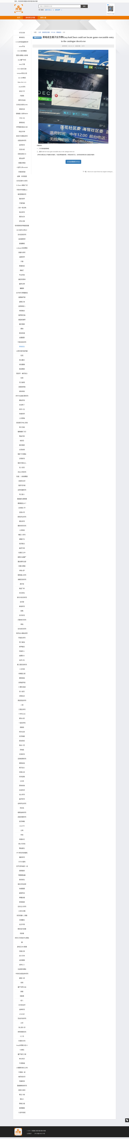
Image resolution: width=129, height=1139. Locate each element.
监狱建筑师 (21, 239)
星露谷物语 (21, 163)
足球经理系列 (22, 758)
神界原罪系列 (22, 1032)
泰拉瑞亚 (22, 445)
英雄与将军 (21, 252)
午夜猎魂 (22, 1063)
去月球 (22, 602)
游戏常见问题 (30, 18)
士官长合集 (21, 911)
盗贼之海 (22, 302)
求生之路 (22, 221)
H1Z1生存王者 (21, 69)
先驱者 (22, 933)
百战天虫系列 (22, 1018)
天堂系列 (22, 754)
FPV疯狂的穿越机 (21, 853)
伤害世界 (22, 414)
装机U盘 (43, 18)
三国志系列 (21, 709)
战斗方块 (22, 955)
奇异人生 (22, 409)
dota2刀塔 (22, 64)
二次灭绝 (22, 669)
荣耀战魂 (22, 897)
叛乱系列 (22, 521)
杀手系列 (22, 615)
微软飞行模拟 (22, 454)
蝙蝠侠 (22, 288)
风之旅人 (22, 494)
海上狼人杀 (21, 1027)
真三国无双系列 (22, 664)
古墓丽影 (22, 337)
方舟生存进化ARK (22, 104)
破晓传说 (22, 893)
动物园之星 (21, 673)
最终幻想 (22, 284)
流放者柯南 (21, 387)
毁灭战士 (22, 767)
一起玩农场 (21, 723)
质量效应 (22, 266)
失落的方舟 (21, 1041)
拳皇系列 (22, 606)
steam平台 (22, 46)
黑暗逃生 (22, 346)
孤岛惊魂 (22, 333)
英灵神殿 (22, 821)
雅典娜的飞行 (22, 431)
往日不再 (22, 924)
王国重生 (22, 920)
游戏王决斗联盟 (22, 947)
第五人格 (22, 1094)
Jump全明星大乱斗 (22, 1045)
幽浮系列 (22, 799)
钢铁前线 (22, 763)
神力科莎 (22, 1059)
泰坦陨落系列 (22, 194)
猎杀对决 (22, 216)
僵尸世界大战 (22, 987)
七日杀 (22, 781)
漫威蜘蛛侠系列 (22, 1085)
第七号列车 (21, 844)
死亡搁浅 (22, 642)
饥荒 (22, 355)
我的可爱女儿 (22, 463)
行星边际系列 (22, 342)
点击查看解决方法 (73, 162)
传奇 (22, 835)
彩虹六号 (22, 91)
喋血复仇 (22, 848)
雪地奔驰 (22, 785)
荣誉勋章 (22, 902)
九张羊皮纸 (21, 1112)
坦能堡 (22, 996)
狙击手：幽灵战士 (22, 373)
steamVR (22, 826)
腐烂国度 (22, 324)
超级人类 (22, 978)
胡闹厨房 (22, 870)
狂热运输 (22, 776)
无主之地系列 (22, 472)
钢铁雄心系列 (22, 575)
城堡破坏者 (21, 297)
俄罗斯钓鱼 (21, 315)
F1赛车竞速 (22, 687)
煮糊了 (22, 270)
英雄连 (22, 727)
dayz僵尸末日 (22, 60)
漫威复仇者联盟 (22, 499)
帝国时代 (22, 839)
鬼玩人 (22, 1099)
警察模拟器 (21, 875)
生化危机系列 (22, 234)
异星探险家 (21, 172)
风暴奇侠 (22, 1081)
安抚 (22, 982)
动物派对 (22, 696)
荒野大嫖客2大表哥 (22, 55)
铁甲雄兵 (22, 646)
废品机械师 (21, 319)
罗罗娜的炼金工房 (22, 127)
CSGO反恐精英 (22, 51)
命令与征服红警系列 (22, 396)
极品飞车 (22, 588)
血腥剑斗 (22, 655)
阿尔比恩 (22, 732)
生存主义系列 (22, 906)
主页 (39, 32)
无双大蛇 (22, 149)
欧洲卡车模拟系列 (22, 136)
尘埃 (22, 830)
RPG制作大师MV (22, 230)
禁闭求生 (22, 879)
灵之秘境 (22, 382)
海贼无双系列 (22, 579)
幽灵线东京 (21, 1076)
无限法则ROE (22, 154)
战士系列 (22, 794)
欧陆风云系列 (22, 517)
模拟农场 (22, 400)
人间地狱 (22, 530)
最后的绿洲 (21, 279)
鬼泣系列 (22, 212)
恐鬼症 (22, 749)
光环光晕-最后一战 (22, 866)
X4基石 (22, 1050)
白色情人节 (21, 508)
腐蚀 (22, 328)
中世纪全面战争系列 (22, 973)
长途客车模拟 (22, 969)
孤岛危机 (22, 741)
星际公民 (22, 718)
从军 (22, 1023)
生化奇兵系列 (22, 629)
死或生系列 (21, 637)
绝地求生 (22, 37)
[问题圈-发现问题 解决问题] (18, 8)
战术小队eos (48, 10)
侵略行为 (22, 539)
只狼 (22, 261)
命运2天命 (22, 131)
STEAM (53, 32)
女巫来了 (22, 405)
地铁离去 (22, 310)
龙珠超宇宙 (21, 682)
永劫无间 (22, 790)
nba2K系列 (22, 86)
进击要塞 (22, 364)
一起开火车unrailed (22, 167)
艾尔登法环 (21, 1005)
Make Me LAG (22, 82)
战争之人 (22, 964)
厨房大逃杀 (21, 1090)
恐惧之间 (22, 772)
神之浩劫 (22, 427)
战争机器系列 (22, 490)
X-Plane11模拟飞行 (22, 185)
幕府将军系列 (22, 526)
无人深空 (22, 467)
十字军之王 (21, 714)
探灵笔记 (22, 543)
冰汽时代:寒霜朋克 (22, 293)
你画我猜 (22, 888)
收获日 (22, 440)
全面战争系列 (22, 140)
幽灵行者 (22, 548)
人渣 (22, 705)
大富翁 (22, 95)
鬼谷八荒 (22, 745)
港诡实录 (22, 109)
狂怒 (22, 378)
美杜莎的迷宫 (22, 884)
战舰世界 (22, 257)
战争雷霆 (22, 960)
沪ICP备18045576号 (39, 1133)
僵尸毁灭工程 (22, 1054)
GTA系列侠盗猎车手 (22, 42)
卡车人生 (22, 118)
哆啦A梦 (22, 570)
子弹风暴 (22, 203)
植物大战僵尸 (22, 557)
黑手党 (22, 584)
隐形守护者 (21, 485)
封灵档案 (22, 736)
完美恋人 (22, 651)
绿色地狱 (22, 391)
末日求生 (22, 593)
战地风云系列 (22, 803)
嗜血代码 (22, 436)
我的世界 (22, 198)
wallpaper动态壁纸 (21, 248)
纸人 (22, 1000)
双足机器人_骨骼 (22, 915)
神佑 (22, 624)
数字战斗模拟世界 (22, 633)
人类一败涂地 (22, 207)
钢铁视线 (22, 678)
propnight (22, 1014)
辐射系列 (22, 857)
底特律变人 (21, 306)
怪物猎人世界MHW (22, 113)
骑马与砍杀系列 (22, 597)
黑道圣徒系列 (22, 700)
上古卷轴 (22, 418)
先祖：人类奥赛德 (22, 476)
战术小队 (22, 660)
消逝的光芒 (21, 481)
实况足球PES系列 (21, 181)
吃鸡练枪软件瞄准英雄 (22, 225)
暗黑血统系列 (22, 812)
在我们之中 (21, 552)
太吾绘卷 (22, 449)
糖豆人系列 (21, 534)
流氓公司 (22, 512)
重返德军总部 (22, 561)
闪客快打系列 (22, 620)
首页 (18, 18)
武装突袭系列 (22, 817)
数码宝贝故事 (22, 929)
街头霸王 (22, 360)
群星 (22, 991)
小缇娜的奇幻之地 (22, 1067)
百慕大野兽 (21, 566)
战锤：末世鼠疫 (22, 176)
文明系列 (22, 458)
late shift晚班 (22, 78)
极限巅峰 (22, 1108)
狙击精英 (22, 369)
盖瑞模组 (22, 243)
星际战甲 (57, 10)
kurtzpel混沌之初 (22, 73)
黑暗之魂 (22, 1103)
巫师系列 (22, 145)
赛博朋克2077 (22, 503)
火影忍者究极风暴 (22, 351)
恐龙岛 (22, 808)
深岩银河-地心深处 (22, 422)
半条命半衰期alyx (22, 190)
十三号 (22, 1036)
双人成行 (22, 691)
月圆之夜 (22, 951)
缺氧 (22, 611)
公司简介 (29, 1133)
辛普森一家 (21, 1072)
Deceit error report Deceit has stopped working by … (101, 171)
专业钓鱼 (22, 275)
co (53, 10)
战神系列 (22, 1009)
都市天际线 (21, 100)
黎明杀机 (22, 122)
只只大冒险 (21, 861)
